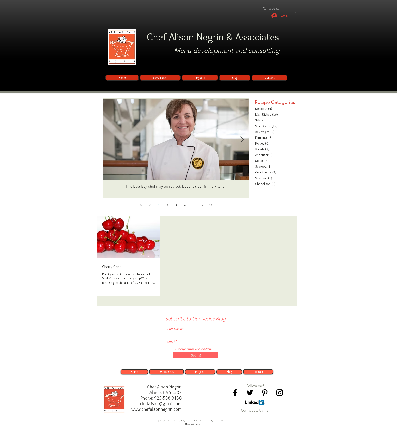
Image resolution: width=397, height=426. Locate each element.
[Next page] (202, 205)
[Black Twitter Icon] (249, 392)
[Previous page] (150, 205)
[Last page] (210, 205)
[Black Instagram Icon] (279, 392)
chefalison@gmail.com (161, 403)
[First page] (141, 205)
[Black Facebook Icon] (235, 392)
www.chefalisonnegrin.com (156, 409)
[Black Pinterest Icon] (264, 392)
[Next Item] (242, 139)
